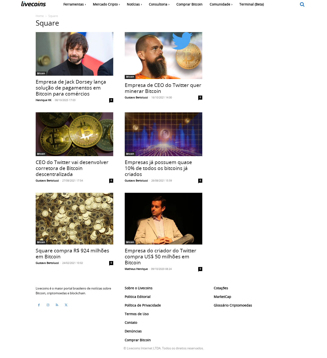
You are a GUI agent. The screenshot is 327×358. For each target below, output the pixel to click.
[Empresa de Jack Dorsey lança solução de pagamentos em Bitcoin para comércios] (74, 54)
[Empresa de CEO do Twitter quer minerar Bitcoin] (163, 55)
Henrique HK (43, 100)
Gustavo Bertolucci (136, 97)
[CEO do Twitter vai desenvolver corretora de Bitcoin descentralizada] (74, 134)
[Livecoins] (33, 5)
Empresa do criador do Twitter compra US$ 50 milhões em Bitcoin (160, 256)
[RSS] (57, 305)
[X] (66, 305)
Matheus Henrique (136, 269)
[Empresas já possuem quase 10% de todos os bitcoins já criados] (163, 134)
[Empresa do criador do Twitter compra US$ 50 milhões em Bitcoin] (163, 218)
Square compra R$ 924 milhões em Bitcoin (72, 253)
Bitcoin (41, 73)
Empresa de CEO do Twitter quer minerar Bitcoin (163, 88)
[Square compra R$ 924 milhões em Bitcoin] (74, 218)
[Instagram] (48, 305)
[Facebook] (39, 305)
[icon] (302, 4)
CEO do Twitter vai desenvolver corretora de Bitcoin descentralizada (72, 168)
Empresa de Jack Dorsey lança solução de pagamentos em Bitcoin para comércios (71, 87)
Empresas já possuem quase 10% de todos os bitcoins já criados (158, 168)
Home (40, 16)
